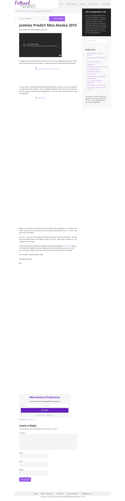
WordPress (77, 496)
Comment (22, 433)
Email (21, 461)
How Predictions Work (93, 69)
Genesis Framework (69, 496)
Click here (66, 246)
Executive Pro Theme (56, 496)
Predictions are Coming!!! (93, 71)
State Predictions (30, 419)
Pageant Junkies (25, 4)
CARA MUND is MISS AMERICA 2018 (97, 67)
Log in (83, 496)
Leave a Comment (58, 18)
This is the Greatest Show (94, 62)
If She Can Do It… (92, 74)
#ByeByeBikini (91, 64)
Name (21, 453)
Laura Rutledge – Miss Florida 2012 (96, 85)
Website (21, 470)
